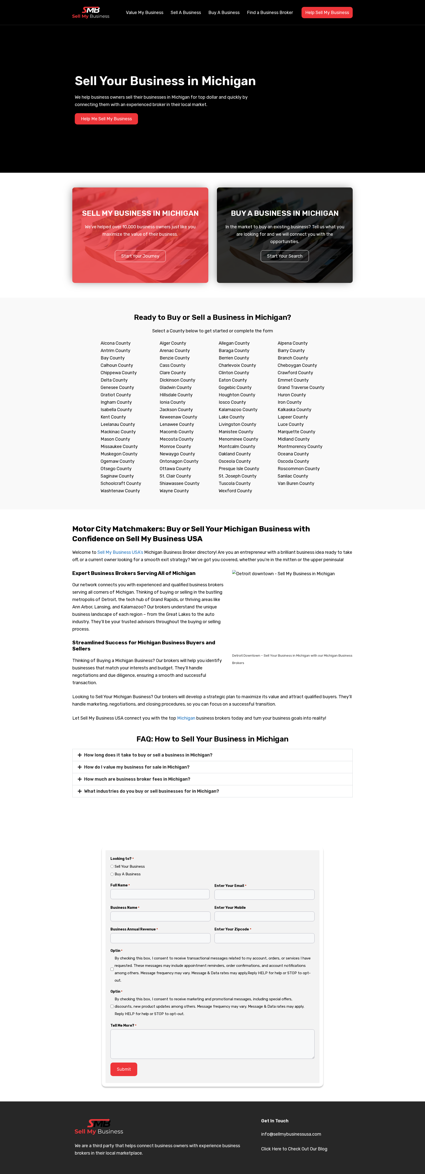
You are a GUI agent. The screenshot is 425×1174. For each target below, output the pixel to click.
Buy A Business (224, 12)
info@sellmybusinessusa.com (291, 1134)
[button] (212, 755)
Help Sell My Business (327, 12)
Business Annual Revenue (134, 929)
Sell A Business (186, 12)
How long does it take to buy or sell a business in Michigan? (148, 755)
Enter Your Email (230, 886)
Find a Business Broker (270, 12)
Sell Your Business (130, 866)
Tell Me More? (123, 1025)
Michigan (186, 718)
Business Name (124, 908)
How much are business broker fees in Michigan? (137, 779)
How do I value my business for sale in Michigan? (137, 767)
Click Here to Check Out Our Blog (294, 1149)
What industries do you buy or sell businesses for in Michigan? (151, 791)
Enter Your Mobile (230, 908)
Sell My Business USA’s (120, 552)
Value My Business (144, 12)
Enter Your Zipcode (232, 929)
